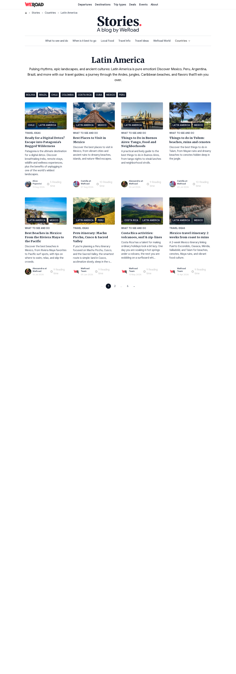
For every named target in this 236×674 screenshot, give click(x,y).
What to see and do (56, 40)
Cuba (99, 94)
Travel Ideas (142, 40)
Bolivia (30, 94)
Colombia (68, 94)
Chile (54, 94)
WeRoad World (161, 40)
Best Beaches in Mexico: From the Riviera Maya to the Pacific (44, 237)
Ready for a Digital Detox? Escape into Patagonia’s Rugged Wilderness (45, 142)
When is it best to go (84, 40)
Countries (50, 12)
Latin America (47, 125)
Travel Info (124, 40)
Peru (122, 94)
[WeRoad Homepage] (34, 4)
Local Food (107, 40)
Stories (36, 12)
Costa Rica (85, 94)
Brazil (43, 94)
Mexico (110, 94)
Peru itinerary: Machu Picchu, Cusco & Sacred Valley (90, 237)
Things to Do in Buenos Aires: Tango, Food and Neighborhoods (139, 142)
